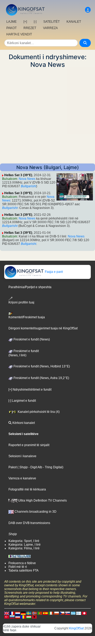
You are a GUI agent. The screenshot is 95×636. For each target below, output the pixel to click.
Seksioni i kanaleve (22, 456)
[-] (35, 22)
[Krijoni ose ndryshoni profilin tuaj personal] (88, 10)
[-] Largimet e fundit (22, 401)
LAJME (11, 22)
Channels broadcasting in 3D (35, 511)
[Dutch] (17, 613)
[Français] (12, 613)
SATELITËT (51, 22)
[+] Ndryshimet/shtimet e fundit (29, 389)
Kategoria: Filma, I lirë (24, 548)
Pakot (12, 467)
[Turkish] (6, 617)
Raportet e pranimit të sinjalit (28, 445)
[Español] (45, 613)
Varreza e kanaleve (22, 478)
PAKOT (11, 28)
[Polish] (56, 613)
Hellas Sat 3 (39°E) (18, 175)
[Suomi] (78, 613)
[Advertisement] (47, 115)
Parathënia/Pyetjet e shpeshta (29, 287)
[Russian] (12, 617)
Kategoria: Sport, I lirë (23, 541)
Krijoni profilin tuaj (21, 302)
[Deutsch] (23, 613)
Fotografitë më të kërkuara (27, 489)
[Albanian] (34, 617)
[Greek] (73, 613)
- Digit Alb (35, 467)
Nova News (27, 179)
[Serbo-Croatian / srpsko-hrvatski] (17, 617)
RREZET (29, 28)
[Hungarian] (28, 617)
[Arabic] (84, 613)
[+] (25, 22)
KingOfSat (76, 628)
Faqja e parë (53, 272)
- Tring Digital (52, 467)
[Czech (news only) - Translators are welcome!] (62, 613)
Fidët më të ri (17, 567)
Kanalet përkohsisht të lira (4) (38, 412)
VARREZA (50, 28)
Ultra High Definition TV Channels (42, 500)
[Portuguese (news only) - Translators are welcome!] (39, 613)
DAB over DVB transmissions (29, 523)
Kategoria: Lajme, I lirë (24, 544)
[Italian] (51, 613)
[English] (6, 613)
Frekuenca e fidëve (22, 563)
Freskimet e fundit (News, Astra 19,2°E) (41, 378)
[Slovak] (67, 613)
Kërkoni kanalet (23, 423)
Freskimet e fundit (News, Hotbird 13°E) (41, 366)
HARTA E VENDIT (19, 34)
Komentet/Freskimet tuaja (26, 317)
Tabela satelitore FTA (23, 570)
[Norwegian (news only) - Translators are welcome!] (34, 613)
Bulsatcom (9, 179)
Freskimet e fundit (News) (31, 339)
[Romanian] (23, 617)
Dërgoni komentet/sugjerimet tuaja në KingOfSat (43, 328)
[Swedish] (28, 613)
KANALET (73, 22)
